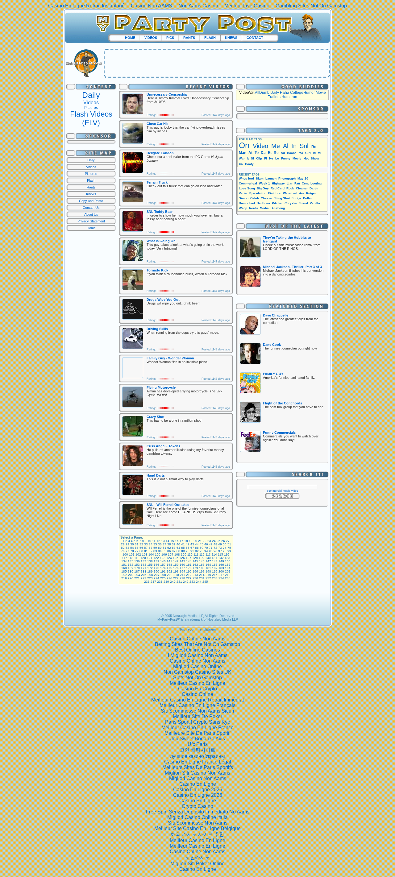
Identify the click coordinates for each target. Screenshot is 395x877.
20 (195, 541)
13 (163, 541)
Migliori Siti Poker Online (197, 863)
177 (182, 568)
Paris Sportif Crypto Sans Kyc (197, 722)
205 (144, 575)
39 (174, 544)
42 (187, 544)
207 (157, 575)
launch (270, 178)
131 (214, 558)
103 (145, 554)
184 (228, 568)
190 (156, 571)
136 (137, 561)
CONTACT (255, 37)
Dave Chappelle (275, 315)
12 (158, 541)
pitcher (277, 203)
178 (189, 568)
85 (164, 551)
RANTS (189, 37)
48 (215, 544)
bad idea (263, 203)
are (301, 193)
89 (183, 551)
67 (192, 547)
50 (225, 544)
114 (214, 554)
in (294, 146)
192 (169, 571)
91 (192, 551)
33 (146, 544)
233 (215, 578)
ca (241, 164)
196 (195, 571)
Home (91, 228)
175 (169, 568)
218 (228, 575)
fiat (271, 193)
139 (156, 561)
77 (127, 551)
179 (195, 568)
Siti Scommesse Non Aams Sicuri (197, 711)
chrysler (291, 203)
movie (297, 158)
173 (156, 568)
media (264, 208)
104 (151, 554)
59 (155, 547)
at (250, 153)
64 (178, 547)
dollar (307, 198)
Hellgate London (160, 153)
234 (221, 578)
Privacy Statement (91, 221)
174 (163, 568)
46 (206, 544)
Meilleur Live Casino (246, 5)
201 (228, 571)
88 (178, 551)
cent (305, 183)
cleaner (302, 188)
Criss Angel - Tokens (163, 446)
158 (169, 564)
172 (150, 568)
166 (221, 564)
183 (221, 568)
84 (160, 551)
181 (208, 568)
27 (228, 541)
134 (124, 561)
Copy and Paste (91, 201)
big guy (263, 188)
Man (242, 153)
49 (220, 544)
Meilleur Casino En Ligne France (197, 727)
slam (260, 178)
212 (189, 575)
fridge (296, 198)
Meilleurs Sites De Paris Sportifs (197, 767)
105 (157, 554)
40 (178, 544)
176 (176, 568)
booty (249, 164)
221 (137, 578)
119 (136, 558)
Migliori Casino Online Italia (197, 817)
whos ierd (246, 178)
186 (130, 571)
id (314, 153)
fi (265, 158)
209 (170, 575)
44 (197, 544)
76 (123, 551)
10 (149, 541)
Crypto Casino (197, 806)
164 (208, 564)
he (271, 158)
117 (124, 558)
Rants (91, 187)
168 (124, 568)
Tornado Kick (157, 270)
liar (290, 183)
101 (132, 554)
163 (202, 564)
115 (220, 554)
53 (127, 547)
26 (223, 541)
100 (125, 554)
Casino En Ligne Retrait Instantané (86, 5)
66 (187, 547)
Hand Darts (156, 475)
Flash (91, 180)
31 (137, 544)
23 (209, 541)
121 (149, 558)
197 (202, 571)
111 (195, 554)
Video (260, 146)
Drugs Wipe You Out (163, 299)
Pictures (91, 107)
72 (215, 547)
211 (182, 575)
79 (137, 551)
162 (195, 564)
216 (215, 575)
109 (183, 554)
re (276, 153)
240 (173, 581)
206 (150, 575)
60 (160, 547)
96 (215, 551)
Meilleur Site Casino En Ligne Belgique (197, 828)
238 (160, 581)
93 (201, 551)
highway (278, 183)
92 (197, 551)
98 (225, 551)
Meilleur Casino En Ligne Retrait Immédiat (197, 699)
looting (316, 183)
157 (163, 564)
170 (137, 568)
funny (285, 158)
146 (202, 561)
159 (176, 564)
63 (174, 547)
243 (192, 581)
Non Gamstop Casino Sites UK (197, 672)
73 (220, 547)
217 (221, 575)
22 (204, 541)
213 (195, 575)
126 (182, 558)
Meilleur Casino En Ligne (197, 683)
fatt (297, 183)
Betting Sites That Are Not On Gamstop (197, 644)
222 (143, 578)
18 (186, 541)
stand (303, 203)
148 (215, 561)
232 (208, 578)
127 (188, 558)
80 (141, 551)
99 (229, 551)
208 (163, 575)
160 (182, 564)
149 (221, 561)
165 (215, 564)
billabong (278, 208)
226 (169, 578)
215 (208, 575)
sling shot (282, 198)
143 (182, 561)
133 (227, 558)
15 (172, 541)
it (248, 158)
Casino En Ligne (197, 784)
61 (164, 547)
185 (124, 571)
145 (195, 561)
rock (290, 188)
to (257, 153)
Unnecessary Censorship (167, 94)
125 (175, 558)
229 (189, 578)
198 (208, 571)
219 (124, 578)
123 (162, 558)
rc (313, 147)
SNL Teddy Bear (160, 211)
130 (208, 558)
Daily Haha (279, 92)
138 (150, 561)
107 (170, 554)
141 (169, 561)
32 (141, 544)
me (275, 146)
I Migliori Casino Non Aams (197, 655)
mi (319, 153)
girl (308, 153)
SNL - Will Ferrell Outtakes (168, 505)
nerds (253, 208)
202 (124, 575)
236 (147, 581)
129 (201, 558)
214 (202, 575)
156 (156, 564)
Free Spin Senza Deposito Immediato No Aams (197, 811)
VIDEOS (150, 37)
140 (163, 561)
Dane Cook (272, 344)
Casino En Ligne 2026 (197, 789)
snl (304, 146)
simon (243, 198)
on (244, 145)
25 (218, 541)
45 (201, 544)
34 (150, 544)
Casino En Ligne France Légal (197, 761)
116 (226, 554)
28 (123, 544)
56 (141, 547)
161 (189, 564)
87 (174, 551)
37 (164, 544)
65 (183, 547)
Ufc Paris (198, 744)
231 (202, 578)
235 (228, 578)
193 (176, 571)
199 (215, 571)
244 (199, 581)
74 (225, 547)
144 (189, 561)
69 (201, 547)
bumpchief (247, 203)
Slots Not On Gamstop (197, 677)
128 (195, 558)
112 (202, 554)
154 (143, 564)
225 (163, 578)
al (285, 146)
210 (176, 575)
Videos (91, 102)
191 (163, 571)
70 (206, 547)
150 (228, 561)
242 (186, 581)
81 (146, 551)
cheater (266, 198)
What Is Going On (161, 241)
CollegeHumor (302, 92)
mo (301, 153)
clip (259, 158)
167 (228, 564)
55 (137, 547)
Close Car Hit (157, 124)
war (242, 158)
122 (156, 558)
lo (277, 158)
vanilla (315, 203)
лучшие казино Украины (197, 756)
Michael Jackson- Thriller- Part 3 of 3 (292, 267)
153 (137, 564)
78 (132, 551)
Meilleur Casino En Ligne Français (197, 705)
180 (202, 568)
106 (164, 554)
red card (278, 188)
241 (179, 581)
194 (182, 571)
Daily (91, 95)
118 (130, 558)
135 (130, 561)
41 (183, 544)
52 (123, 547)
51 (229, 544)
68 (197, 547)
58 (150, 547)
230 (195, 578)
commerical (248, 183)
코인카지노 (197, 857)
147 (208, 561)
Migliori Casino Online (197, 666)
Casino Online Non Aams (197, 638)
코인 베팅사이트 (197, 750)
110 (190, 554)
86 (169, 551)
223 (150, 578)
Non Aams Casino (198, 5)
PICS (170, 37)
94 (206, 551)
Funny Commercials (279, 432)
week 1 (264, 183)
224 (156, 578)
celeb (254, 198)
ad (283, 153)
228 (182, 578)
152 (130, 564)
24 (214, 541)
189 (150, 571)
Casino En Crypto (197, 688)
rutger (311, 193)
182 (215, 568)
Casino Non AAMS (151, 5)
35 (155, 544)
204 (137, 575)
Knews (91, 194)
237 (153, 581)
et (270, 153)
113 (208, 554)
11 (154, 541)
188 (143, 571)
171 (143, 568)
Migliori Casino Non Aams (197, 778)
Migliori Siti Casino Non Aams (197, 773)
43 (192, 544)
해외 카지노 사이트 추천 (197, 834)
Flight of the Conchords (282, 403)
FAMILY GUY (273, 374)
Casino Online (197, 694)
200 (221, 571)
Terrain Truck (157, 182)
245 (205, 581)
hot (306, 158)
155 (150, 564)
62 (169, 547)
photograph (287, 178)
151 (124, 564)
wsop (243, 208)
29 (127, 544)
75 (229, 547)
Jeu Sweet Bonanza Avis (197, 738)
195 (189, 571)
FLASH (210, 37)
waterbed (290, 193)
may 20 (302, 178)
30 (132, 544)
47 (211, 544)
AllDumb (262, 92)
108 (177, 554)
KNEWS (231, 37)
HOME (130, 37)
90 (187, 551)
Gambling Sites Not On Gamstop (311, 5)
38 (169, 544)
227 (176, 578)
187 (137, 571)
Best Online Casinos (197, 649)
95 (211, 551)
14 (167, 541)
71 (211, 547)
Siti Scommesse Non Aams (197, 822)
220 (130, 578)
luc (278, 193)
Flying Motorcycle (161, 387)
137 (143, 561)
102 (138, 554)
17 (181, 541)
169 (130, 568)
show (315, 158)
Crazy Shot (155, 417)
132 (221, 558)
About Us (91, 214)
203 (131, 575)
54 (132, 547)
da (263, 153)
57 (146, 547)
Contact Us (91, 207)
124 (169, 558)
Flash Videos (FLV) (91, 118)
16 (177, 541)
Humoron (289, 97)
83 (155, 551)
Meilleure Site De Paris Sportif (197, 733)
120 (143, 558)
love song (247, 188)
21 (200, 541)
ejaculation (257, 193)
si (252, 158)
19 (191, 541)
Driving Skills (157, 329)
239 (166, 581)
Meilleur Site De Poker (197, 716)
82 (150, 551)
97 (220, 551)
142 (176, 561)
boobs (292, 153)
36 (160, 544)
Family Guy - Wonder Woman (170, 358)
